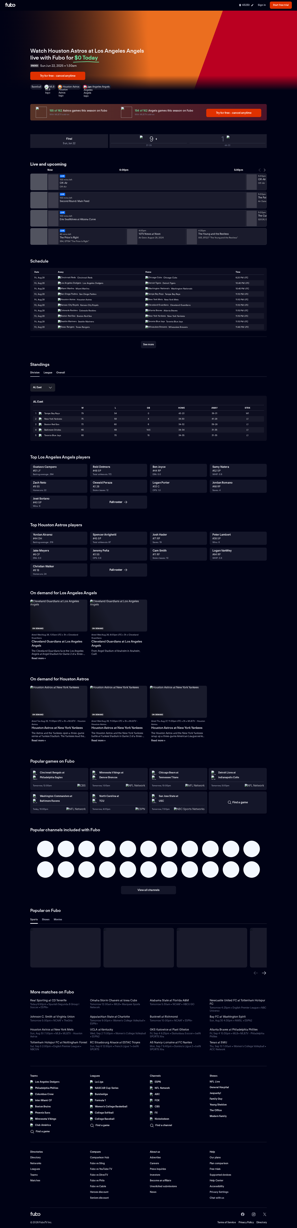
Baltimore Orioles (52, 429)
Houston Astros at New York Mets (52, 1029)
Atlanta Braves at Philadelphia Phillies (234, 1029)
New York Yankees (53, 419)
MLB (51, 86)
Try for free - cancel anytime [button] (58, 75)
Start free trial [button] (281, 5)
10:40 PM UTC (242, 283)
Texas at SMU (218, 1042)
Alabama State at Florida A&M (169, 1000)
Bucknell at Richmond (164, 1016)
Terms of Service (226, 1222)
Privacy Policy (246, 1222)
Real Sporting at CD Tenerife (48, 1000)
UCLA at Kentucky (101, 1029)
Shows (46, 919)
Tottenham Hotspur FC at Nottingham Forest (58, 1042)
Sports (34, 919)
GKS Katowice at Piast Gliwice (169, 1029)
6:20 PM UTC (242, 277)
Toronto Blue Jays (52, 435)
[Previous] (260, 170)
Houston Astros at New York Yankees (57, 727)
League (48, 372)
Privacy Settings (219, 1192)
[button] (255, 973)
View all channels (149, 890)
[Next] (264, 170)
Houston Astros (71, 86)
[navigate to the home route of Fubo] (10, 5)
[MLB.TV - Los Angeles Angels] (38, 181)
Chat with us (217, 1197)
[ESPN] (38, 200)
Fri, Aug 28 (39, 277)
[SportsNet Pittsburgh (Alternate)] (38, 218)
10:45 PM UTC (242, 288)
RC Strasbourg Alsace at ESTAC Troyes (115, 1042)
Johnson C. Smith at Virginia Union (52, 1016)
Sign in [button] (262, 5)
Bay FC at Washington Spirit (228, 1016)
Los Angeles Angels (99, 86)
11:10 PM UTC (242, 294)
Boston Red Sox (51, 424)
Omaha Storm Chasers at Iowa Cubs (113, 1000)
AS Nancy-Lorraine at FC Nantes (171, 1042)
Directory (261, 1222)
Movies (58, 919)
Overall (60, 372)
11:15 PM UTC (242, 310)
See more (148, 344)
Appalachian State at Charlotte (110, 1016)
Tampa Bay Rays (52, 413)
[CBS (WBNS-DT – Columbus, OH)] (38, 236)
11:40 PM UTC (242, 327)
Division (35, 372)
